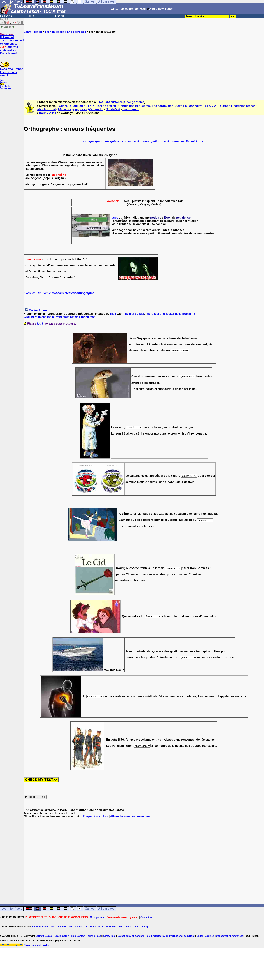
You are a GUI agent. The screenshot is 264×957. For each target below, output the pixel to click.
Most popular (97, 917)
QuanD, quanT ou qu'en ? (76, 105)
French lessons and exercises (65, 31)
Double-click (47, 113)
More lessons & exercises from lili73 (171, 313)
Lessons (6, 16)
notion (154, 217)
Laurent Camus (44, 936)
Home (2, 80)
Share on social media (36, 945)
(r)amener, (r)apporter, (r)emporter (80, 109)
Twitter (33, 310)
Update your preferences (229, 936)
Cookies (209, 936)
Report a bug (5, 88)
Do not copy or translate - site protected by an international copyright (156, 936)
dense (186, 217)
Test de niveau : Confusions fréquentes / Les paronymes (134, 105)
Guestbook (5, 86)
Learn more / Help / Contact (70, 936)
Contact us (146, 917)
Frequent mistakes (110, 102)
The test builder (133, 313)
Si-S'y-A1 (211, 105)
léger (167, 217)
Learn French (33, 31)
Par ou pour (130, 109)
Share (43, 310)
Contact (3, 82)
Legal (200, 936)
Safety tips (109, 936)
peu (178, 217)
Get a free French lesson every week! (11, 72)
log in (41, 323)
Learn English (40, 926)
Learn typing (141, 926)
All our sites (106, 908)
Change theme (134, 102)
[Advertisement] (144, 65)
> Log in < (7, 26)
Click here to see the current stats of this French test (59, 316)
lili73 (113, 313)
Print (2, 84)
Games (89, 908)
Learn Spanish (76, 926)
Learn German (58, 926)
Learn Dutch (109, 926)
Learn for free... (11, 908)
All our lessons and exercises (130, 816)
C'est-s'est (113, 109)
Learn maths (125, 926)
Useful (59, 16)
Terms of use (94, 936)
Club (31, 16)
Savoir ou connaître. (189, 105)
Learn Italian (93, 926)
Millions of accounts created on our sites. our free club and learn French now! (12, 45)
